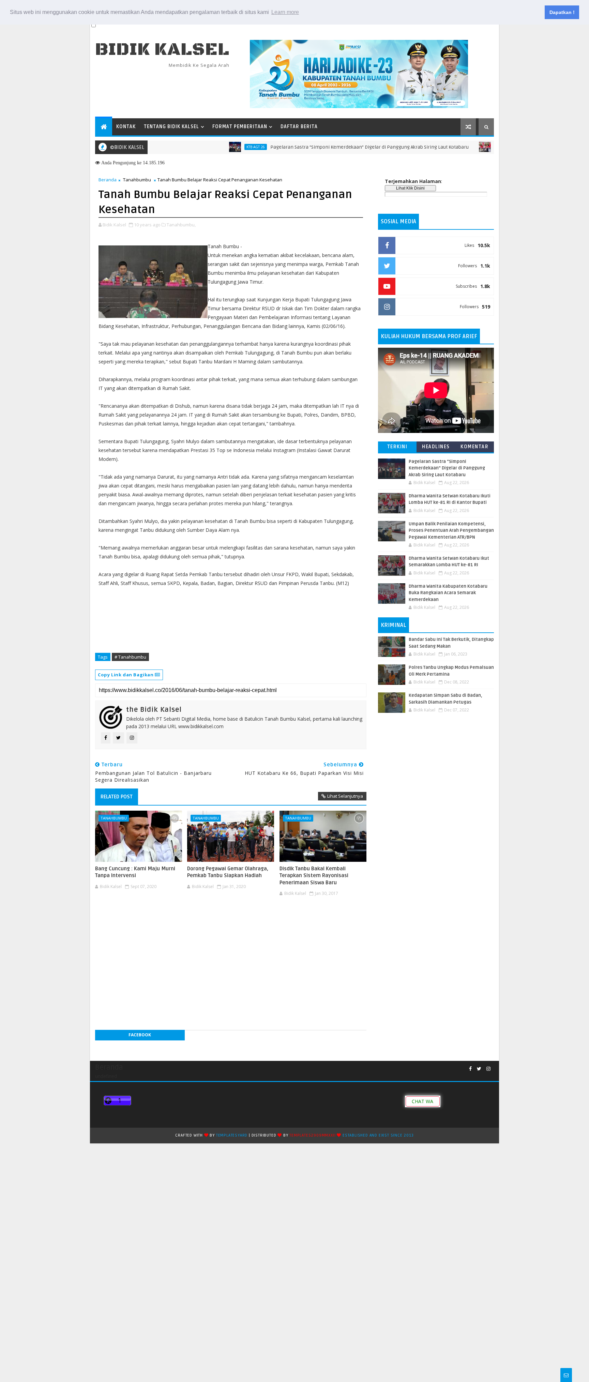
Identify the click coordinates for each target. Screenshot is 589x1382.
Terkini (397, 447)
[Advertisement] (230, 919)
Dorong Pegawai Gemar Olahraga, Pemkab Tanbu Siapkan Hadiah (227, 872)
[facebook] (470, 1069)
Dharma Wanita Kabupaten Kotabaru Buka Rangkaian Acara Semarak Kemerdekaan (448, 593)
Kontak (126, 127)
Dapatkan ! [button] (562, 12)
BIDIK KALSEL (162, 50)
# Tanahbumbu (130, 657)
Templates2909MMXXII (312, 1135)
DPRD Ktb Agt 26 (482, 147)
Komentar (474, 447)
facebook (140, 1035)
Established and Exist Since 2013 (378, 1135)
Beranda (108, 180)
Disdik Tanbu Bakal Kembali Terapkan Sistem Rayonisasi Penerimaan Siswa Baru (314, 876)
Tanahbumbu (137, 180)
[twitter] (479, 1069)
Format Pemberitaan (239, 127)
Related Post (117, 797)
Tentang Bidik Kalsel (171, 127)
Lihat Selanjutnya (345, 796)
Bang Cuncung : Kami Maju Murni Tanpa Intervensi (135, 872)
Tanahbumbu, (181, 225)
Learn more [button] (285, 12)
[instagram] (488, 1069)
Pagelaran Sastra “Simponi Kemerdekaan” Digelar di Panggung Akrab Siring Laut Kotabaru (340, 147)
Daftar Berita (299, 127)
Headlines (436, 447)
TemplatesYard (231, 1135)
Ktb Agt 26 (226, 147)
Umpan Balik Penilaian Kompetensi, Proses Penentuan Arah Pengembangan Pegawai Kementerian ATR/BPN (451, 530)
